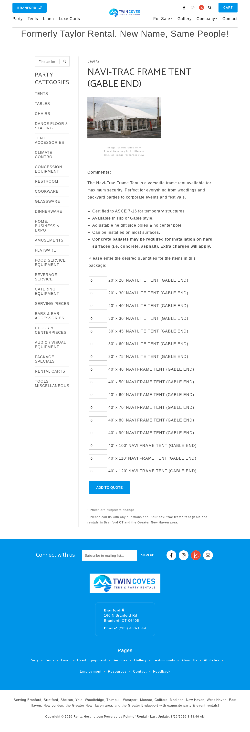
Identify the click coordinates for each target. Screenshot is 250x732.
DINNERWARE (48, 211)
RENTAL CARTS (50, 371)
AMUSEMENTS (49, 240)
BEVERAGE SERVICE (46, 277)
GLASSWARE (47, 201)
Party (17, 19)
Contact (230, 19)
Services (120, 660)
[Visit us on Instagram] (192, 7)
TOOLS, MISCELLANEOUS (52, 383)
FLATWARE (45, 250)
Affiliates (211, 660)
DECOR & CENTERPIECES (50, 330)
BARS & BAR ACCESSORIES (49, 315)
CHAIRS (42, 113)
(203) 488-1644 (125, 628)
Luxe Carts (69, 19)
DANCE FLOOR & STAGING (51, 126)
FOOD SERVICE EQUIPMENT (50, 262)
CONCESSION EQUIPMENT (48, 169)
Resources (117, 671)
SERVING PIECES (52, 303)
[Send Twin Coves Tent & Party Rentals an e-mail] (208, 555)
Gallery (184, 19)
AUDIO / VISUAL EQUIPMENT (50, 344)
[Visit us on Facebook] (184, 7)
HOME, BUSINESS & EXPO (47, 225)
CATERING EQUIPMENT (47, 291)
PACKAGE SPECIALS (45, 359)
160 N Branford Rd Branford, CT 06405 (121, 615)
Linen (48, 19)
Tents (33, 19)
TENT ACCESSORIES (49, 140)
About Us (189, 660)
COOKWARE (47, 191)
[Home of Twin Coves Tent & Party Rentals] (125, 583)
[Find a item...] (64, 61)
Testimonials (164, 660)
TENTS (41, 93)
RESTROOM (46, 181)
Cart (228, 7)
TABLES (42, 103)
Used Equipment (91, 660)
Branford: (28, 8)
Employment (91, 671)
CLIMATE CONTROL (45, 154)
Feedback (161, 671)
